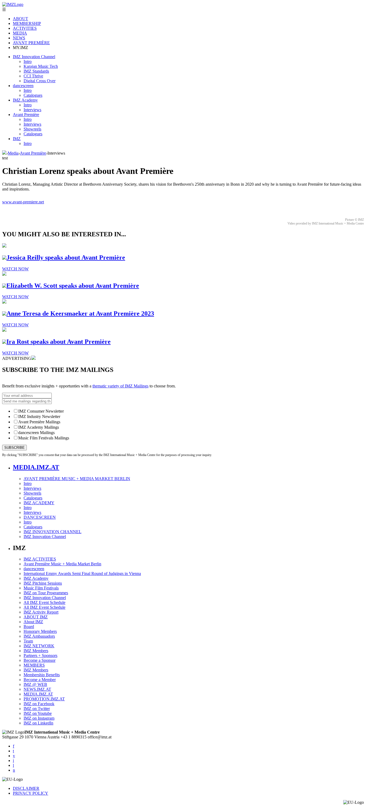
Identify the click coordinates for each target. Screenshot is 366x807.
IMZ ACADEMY (39, 502)
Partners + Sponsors (40, 655)
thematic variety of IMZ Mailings (120, 386)
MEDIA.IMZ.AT (36, 467)
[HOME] (4, 153)
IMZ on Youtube (38, 713)
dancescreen (23, 85)
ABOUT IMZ (36, 617)
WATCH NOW (15, 269)
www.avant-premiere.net (23, 202)
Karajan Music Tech (41, 66)
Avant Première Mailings (39, 422)
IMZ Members (36, 650)
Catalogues (33, 95)
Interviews (32, 109)
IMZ (17, 138)
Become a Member (40, 679)
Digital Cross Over (39, 81)
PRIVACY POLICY (30, 793)
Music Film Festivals (41, 588)
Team (28, 641)
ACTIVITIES (25, 28)
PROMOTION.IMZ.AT (44, 699)
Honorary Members (40, 631)
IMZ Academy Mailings (38, 427)
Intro (28, 61)
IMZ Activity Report (41, 612)
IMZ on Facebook (39, 703)
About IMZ (33, 621)
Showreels (32, 129)
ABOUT (20, 18)
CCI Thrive (33, 76)
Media (13, 153)
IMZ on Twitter (37, 708)
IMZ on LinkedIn (38, 723)
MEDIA (20, 33)
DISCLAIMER (26, 788)
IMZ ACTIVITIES (40, 559)
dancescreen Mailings (36, 432)
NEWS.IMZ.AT (37, 689)
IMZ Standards (36, 71)
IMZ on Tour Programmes (46, 593)
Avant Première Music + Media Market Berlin (62, 564)
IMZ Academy (25, 100)
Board (29, 626)
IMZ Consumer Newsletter (41, 411)
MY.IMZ (20, 47)
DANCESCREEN (40, 517)
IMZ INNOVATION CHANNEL (52, 531)
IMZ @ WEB (35, 684)
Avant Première (26, 114)
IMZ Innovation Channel (34, 56)
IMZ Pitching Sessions (43, 583)
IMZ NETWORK (39, 646)
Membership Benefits (42, 674)
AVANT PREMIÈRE (31, 42)
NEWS (19, 38)
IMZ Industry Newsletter (39, 416)
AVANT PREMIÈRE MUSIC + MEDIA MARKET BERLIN (77, 478)
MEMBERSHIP (27, 23)
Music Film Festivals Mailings (43, 438)
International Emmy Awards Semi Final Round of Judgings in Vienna (82, 573)
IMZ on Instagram (39, 718)
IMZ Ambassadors (39, 636)
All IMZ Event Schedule (44, 602)
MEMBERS (34, 665)
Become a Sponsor (39, 660)
